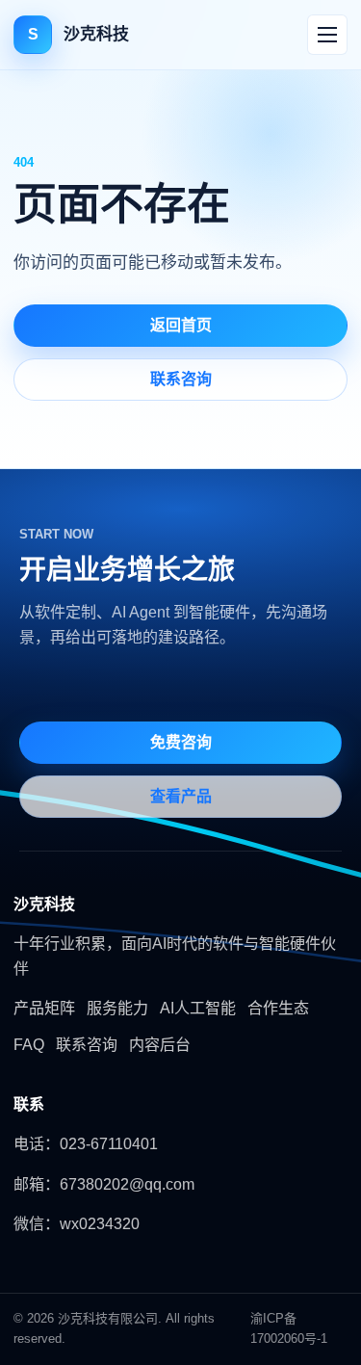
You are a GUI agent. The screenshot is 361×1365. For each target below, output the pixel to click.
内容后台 (160, 1045)
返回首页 (181, 325)
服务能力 (117, 1008)
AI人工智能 (198, 1008)
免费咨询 (181, 742)
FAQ (28, 1045)
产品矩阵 (44, 1008)
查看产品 (181, 796)
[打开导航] (327, 34)
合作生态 (278, 1008)
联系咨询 (181, 379)
